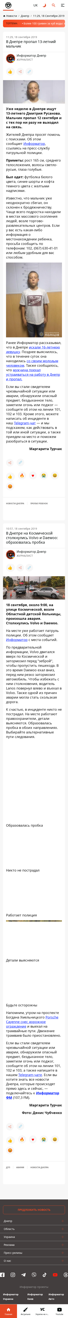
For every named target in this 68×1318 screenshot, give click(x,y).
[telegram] (23, 1275)
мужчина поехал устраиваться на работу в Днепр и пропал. (33, 374)
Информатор (34, 143)
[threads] (65, 1275)
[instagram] (13, 1275)
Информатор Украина (11, 1297)
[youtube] (55, 1275)
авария (20, 1167)
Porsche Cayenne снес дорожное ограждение (32, 1022)
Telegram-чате (30, 1075)
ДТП (8, 1167)
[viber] (34, 1275)
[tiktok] (44, 1275)
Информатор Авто (56, 1297)
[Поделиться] (20, 71)
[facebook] (2, 1275)
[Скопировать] (29, 71)
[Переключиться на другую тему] (44, 5)
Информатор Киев (35, 1297)
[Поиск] (53, 5)
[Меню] (62, 5)
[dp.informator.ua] (8, 5)
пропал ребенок (39, 503)
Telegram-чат (25, 423)
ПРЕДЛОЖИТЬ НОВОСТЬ (34, 1210)
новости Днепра (15, 503)
